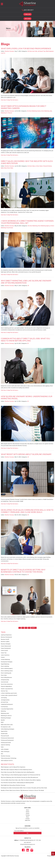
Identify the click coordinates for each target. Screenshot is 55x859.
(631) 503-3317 (27, 842)
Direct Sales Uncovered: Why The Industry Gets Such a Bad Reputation (17, 772)
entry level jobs (33, 51)
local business (4, 706)
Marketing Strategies (6, 718)
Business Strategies (5, 644)
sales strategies (5, 749)
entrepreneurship (5, 679)
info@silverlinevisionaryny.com (27, 844)
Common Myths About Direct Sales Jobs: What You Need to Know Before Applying (25, 339)
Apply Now (27, 820)
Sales (2, 747)
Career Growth (4, 650)
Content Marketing (5, 659)
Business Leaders (5, 641)
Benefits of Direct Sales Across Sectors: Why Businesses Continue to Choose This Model (23, 571)
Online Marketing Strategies (7, 729)
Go (27, 833)
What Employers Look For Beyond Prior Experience (26, 48)
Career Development (6, 648)
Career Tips (3, 652)
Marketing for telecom (6, 715)
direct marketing (33, 225)
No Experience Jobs (6, 726)
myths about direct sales (7, 168)
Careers (3, 657)
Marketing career (5, 713)
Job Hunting (4, 697)
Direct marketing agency (7, 668)
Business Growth (5, 639)
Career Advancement (6, 646)
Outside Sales (4, 733)
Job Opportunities (5, 700)
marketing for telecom (6, 112)
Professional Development (7, 740)
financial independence (6, 686)
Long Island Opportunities (7, 709)
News (27, 817)
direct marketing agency (44, 225)
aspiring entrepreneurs (6, 635)
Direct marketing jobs (6, 673)
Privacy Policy (50, 855)
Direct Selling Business (6, 677)
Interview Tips (4, 691)
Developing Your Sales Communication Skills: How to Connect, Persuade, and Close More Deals (27, 511)
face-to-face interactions (7, 684)
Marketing (3, 711)
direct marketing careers (35, 111)
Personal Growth (5, 735)
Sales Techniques (5, 751)
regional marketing (5, 744)
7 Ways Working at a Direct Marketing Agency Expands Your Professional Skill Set (27, 222)
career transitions (5, 655)
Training (27, 815)
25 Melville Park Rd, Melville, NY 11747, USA (30, 840)
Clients (27, 811)
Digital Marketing (5, 664)
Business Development (6, 637)
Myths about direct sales (7, 724)
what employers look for (7, 760)
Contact (27, 818)
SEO (2, 753)
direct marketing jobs (46, 111)
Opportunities (4, 731)
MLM (2, 722)
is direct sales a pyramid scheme (43, 166)
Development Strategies (6, 661)
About (27, 810)
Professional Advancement (7, 738)
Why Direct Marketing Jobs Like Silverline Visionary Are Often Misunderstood (26, 282)
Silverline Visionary (5, 756)
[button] (53, 853)
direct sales (32, 166)
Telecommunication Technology (8, 758)
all (28, 51)
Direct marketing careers (7, 670)
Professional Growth (6, 742)
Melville (3, 720)
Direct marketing (5, 666)
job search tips (41, 51)
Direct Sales (4, 675)
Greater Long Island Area (7, 688)
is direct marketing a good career (9, 693)
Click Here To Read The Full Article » (9, 100)
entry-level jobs (4, 682)
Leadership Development (7, 704)
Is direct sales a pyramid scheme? (9, 695)
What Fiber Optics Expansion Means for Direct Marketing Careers (16, 769)
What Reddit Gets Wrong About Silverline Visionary (26, 454)
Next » (34, 627)
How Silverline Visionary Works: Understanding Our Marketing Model (17, 782)
